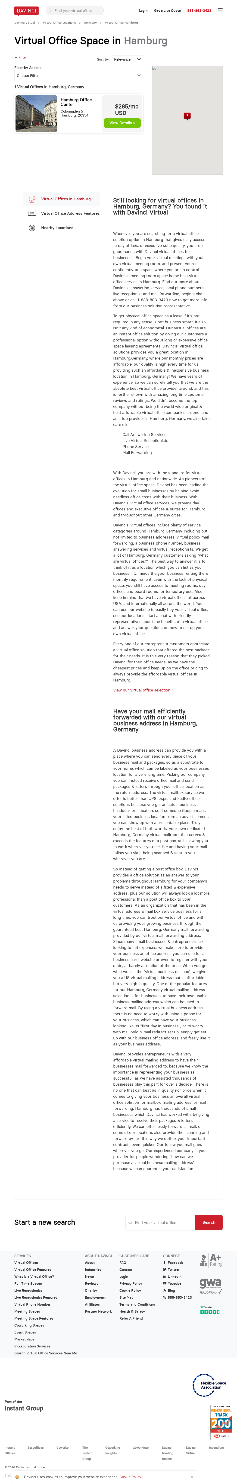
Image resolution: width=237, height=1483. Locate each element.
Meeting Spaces (27, 1311)
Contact (125, 1270)
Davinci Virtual (24, 22)
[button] (187, 116)
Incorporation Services (32, 1346)
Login (143, 10)
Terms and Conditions (137, 1304)
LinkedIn (174, 1277)
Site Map (126, 1297)
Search (209, 1222)
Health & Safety (132, 1311)
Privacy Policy (130, 1284)
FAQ (122, 1263)
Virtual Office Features (32, 1270)
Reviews (91, 1284)
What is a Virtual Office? (34, 1277)
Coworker (63, 1447)
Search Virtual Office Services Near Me (45, 1353)
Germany (90, 22)
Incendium (216, 1447)
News (89, 1277)
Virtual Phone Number (32, 1304)
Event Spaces (25, 1332)
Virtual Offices (26, 1263)
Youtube (174, 1284)
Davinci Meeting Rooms (167, 1453)
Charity (91, 1290)
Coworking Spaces (29, 1325)
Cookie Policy (130, 1290)
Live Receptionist (28, 1290)
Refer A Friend (131, 1318)
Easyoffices (36, 1447)
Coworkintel (141, 1447)
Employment (95, 1297)
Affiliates (92, 1304)
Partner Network (98, 1311)
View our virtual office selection (141, 690)
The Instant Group (87, 1453)
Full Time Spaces (28, 1284)
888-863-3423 (199, 10)
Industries (93, 1270)
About (90, 1263)
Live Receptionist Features (35, 1297)
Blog (171, 1290)
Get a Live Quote (167, 10)
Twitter (174, 1270)
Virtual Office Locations (59, 22)
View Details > (122, 123)
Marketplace (24, 1339)
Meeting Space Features (33, 1318)
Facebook (175, 1263)
